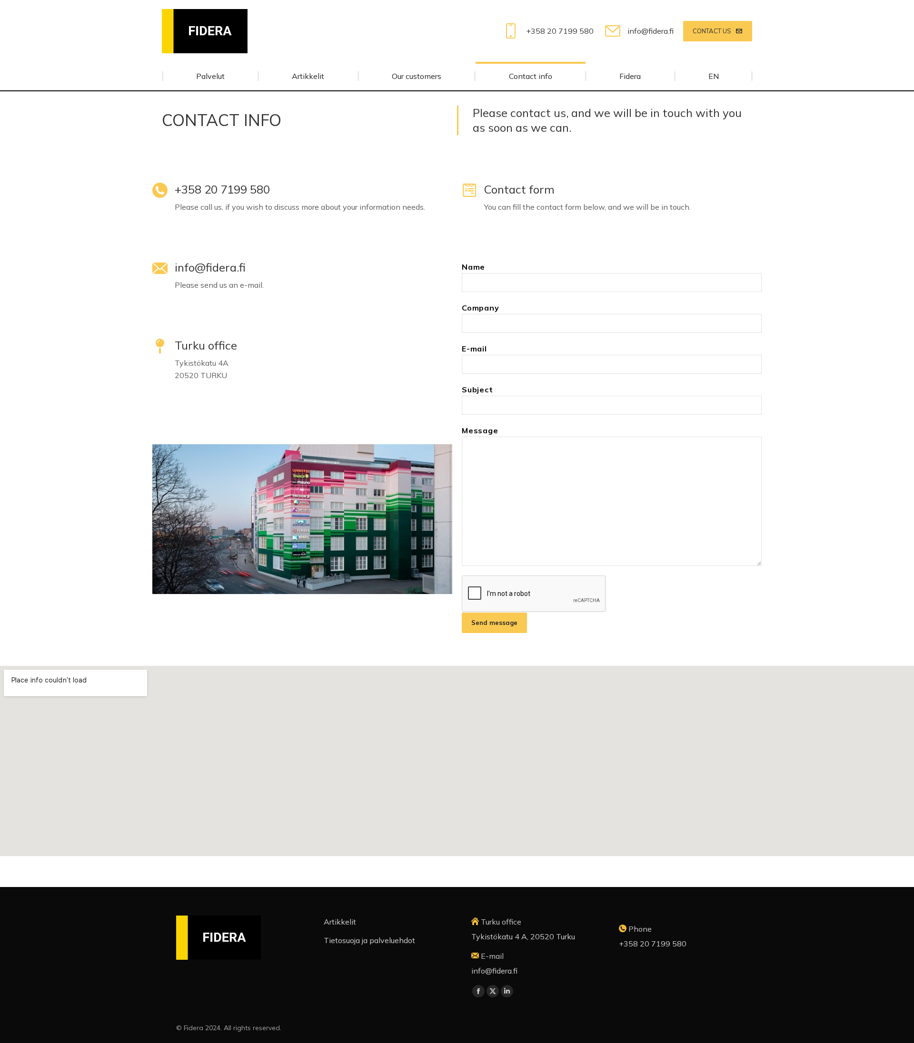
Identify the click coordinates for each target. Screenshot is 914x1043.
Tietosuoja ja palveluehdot (369, 940)
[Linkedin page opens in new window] (507, 991)
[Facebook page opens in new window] (478, 991)
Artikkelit (340, 921)
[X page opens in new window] (493, 991)
